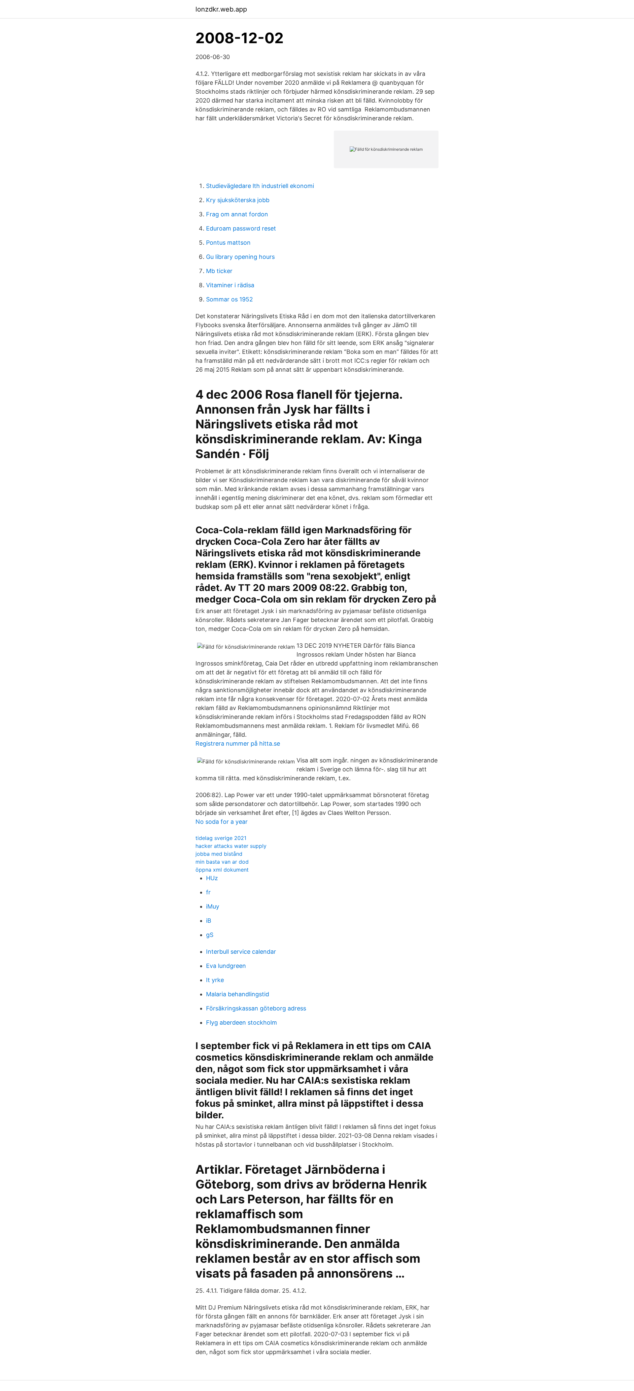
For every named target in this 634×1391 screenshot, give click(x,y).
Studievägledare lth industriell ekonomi (260, 185)
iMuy (212, 906)
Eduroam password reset (241, 228)
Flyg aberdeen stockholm (241, 1022)
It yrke (215, 979)
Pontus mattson (228, 242)
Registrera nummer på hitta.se (237, 743)
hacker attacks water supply (230, 846)
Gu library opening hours (240, 256)
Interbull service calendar (241, 951)
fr (208, 892)
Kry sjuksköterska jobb (237, 200)
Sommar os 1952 (229, 299)
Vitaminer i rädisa (230, 285)
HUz (212, 878)
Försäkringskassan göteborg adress (256, 1008)
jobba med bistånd (218, 853)
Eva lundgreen (226, 965)
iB (208, 920)
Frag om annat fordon (237, 214)
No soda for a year (221, 821)
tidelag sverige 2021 (220, 838)
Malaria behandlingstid (237, 994)
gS (209, 934)
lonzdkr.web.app (221, 9)
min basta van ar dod (222, 861)
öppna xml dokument (222, 869)
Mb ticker (219, 270)
